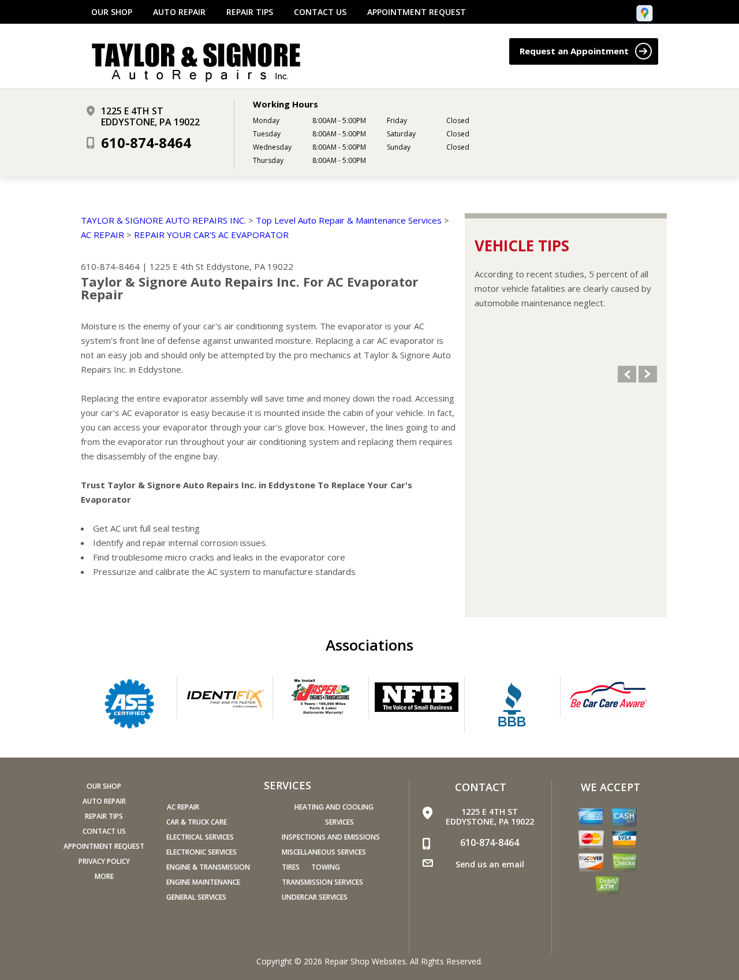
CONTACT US (320, 12)
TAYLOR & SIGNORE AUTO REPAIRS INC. (163, 220)
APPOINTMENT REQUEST (416, 12)
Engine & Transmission (208, 867)
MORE (104, 876)
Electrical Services (200, 837)
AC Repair (183, 807)
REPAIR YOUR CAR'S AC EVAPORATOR (211, 234)
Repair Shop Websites (365, 961)
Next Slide (648, 374)
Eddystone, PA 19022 (249, 266)
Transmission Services (322, 882)
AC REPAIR (102, 234)
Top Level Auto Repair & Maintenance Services (349, 220)
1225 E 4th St (177, 266)
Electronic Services (201, 852)
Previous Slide (627, 374)
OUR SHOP (111, 12)
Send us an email (490, 864)
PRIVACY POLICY (104, 861)
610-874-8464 (146, 142)
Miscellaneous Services (324, 852)
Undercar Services (315, 897)
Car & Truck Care (196, 822)
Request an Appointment (575, 51)
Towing (325, 867)
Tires (291, 867)
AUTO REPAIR (179, 12)
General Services (196, 897)
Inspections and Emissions (331, 837)
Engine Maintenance (203, 882)
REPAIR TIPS (249, 12)
